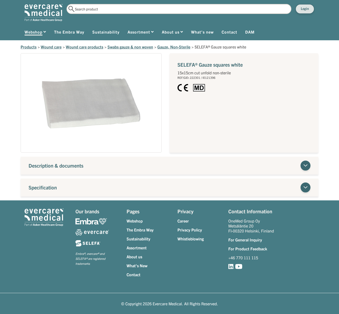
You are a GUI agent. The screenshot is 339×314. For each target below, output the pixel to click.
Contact (133, 274)
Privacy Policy (189, 229)
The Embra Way (140, 229)
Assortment (137, 247)
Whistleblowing (190, 238)
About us (134, 256)
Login (305, 8)
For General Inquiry (245, 239)
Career (183, 220)
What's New (137, 265)
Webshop (135, 220)
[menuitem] (35, 32)
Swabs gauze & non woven (130, 46)
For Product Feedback (247, 248)
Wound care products (84, 46)
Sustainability (138, 238)
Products (28, 46)
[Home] (44, 12)
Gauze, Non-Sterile (173, 46)
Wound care (51, 46)
